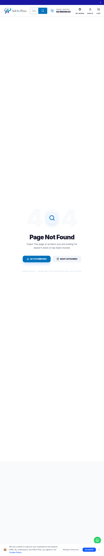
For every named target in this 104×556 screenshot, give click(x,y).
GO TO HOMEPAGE (38, 259)
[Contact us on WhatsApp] (97, 540)
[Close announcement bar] (100, 2)
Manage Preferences (71, 550)
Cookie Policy (15, 552)
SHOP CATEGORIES (68, 259)
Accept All (89, 550)
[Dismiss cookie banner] (99, 549)
